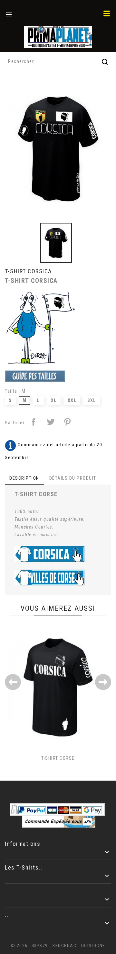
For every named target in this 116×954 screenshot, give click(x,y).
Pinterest (67, 422)
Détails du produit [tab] (72, 478)
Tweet (50, 422)
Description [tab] (24, 478)
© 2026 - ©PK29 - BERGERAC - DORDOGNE (58, 945)
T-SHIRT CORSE (58, 758)
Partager (33, 422)
